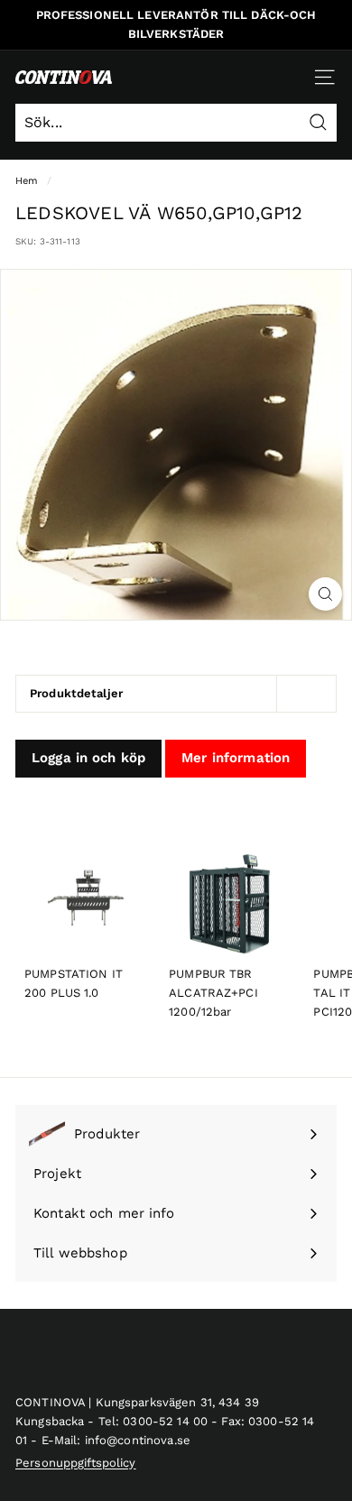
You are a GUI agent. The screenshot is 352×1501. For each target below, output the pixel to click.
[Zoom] (325, 594)
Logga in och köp (88, 758)
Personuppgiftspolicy (75, 1462)
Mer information (235, 758)
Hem (26, 181)
